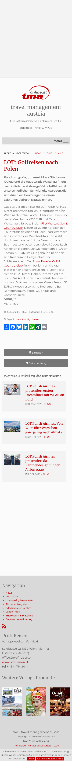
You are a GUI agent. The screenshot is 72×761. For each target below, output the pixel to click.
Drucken (37, 352)
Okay (31, 758)
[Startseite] (36, 93)
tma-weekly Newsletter (19, 600)
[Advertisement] (36, 36)
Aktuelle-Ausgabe (16, 604)
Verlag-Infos (13, 611)
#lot (24, 319)
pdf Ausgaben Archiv (18, 608)
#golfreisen (33, 319)
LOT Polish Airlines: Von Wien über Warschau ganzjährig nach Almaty (44, 427)
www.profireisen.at (15, 662)
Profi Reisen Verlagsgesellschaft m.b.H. (36, 745)
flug (47, 404)
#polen (17, 319)
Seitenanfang (37, 363)
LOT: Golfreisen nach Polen (31, 165)
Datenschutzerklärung (50, 758)
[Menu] (66, 141)
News (9, 592)
